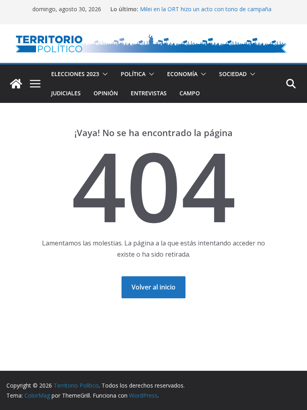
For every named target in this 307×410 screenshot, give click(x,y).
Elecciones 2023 (75, 74)
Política (133, 74)
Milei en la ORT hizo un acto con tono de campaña (205, 9)
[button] (103, 74)
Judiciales (66, 93)
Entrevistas (149, 93)
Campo (189, 93)
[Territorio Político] (16, 83)
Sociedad (233, 74)
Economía (182, 74)
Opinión (106, 93)
